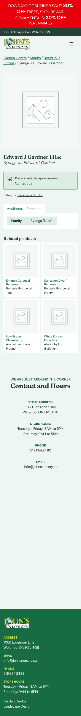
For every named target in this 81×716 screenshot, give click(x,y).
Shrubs (35, 58)
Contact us (23, 183)
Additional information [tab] (24, 209)
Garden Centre (15, 58)
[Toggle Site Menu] (71, 44)
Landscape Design (17, 706)
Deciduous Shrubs (30, 195)
